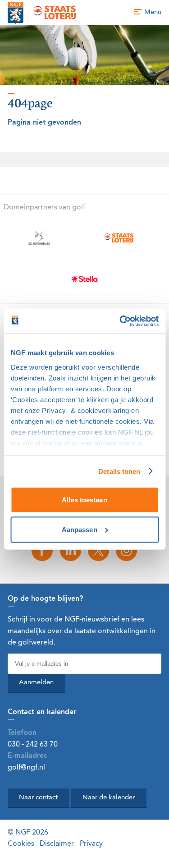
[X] (99, 550)
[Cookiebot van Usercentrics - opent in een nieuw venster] (120, 321)
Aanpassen (79, 529)
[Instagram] (127, 550)
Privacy (91, 844)
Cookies (21, 844)
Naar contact (38, 797)
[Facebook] (42, 550)
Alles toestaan (84, 500)
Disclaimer (57, 844)
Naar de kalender (108, 797)
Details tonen (119, 471)
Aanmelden (36, 682)
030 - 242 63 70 (33, 744)
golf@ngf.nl (26, 767)
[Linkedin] (70, 550)
